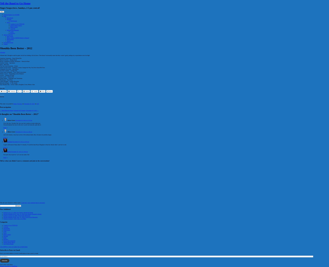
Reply (5, 127)
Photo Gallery (14, 27)
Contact (5, 44)
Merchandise (10, 39)
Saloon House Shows (16, 25)
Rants (15, 104)
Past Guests (10, 36)
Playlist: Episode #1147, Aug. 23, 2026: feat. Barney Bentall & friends (22, 214)
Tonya (9, 151)
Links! (12, 31)
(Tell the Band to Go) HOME (11, 15)
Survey (9, 41)
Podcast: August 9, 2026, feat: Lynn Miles (14, 219)
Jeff (38, 104)
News (8, 22)
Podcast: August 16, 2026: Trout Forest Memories (16, 215)
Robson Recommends (13, 30)
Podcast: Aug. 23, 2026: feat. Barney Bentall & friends (18, 212)
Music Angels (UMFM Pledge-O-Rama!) (18, 38)
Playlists (9, 19)
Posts (4, 16)
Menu (2, 11)
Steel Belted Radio (8, 244)
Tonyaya (9, 142)
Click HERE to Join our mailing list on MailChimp (14, 247)
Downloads (10, 18)
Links (5, 231)
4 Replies (2, 52)
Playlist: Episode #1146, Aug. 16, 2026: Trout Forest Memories (20, 217)
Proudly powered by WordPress (8, 266)
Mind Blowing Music (6, 110)
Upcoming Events (8, 42)
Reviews (12, 33)
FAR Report (13, 21)
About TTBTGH (8, 35)
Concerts (12, 28)
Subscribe (4, 260)
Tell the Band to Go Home (15, 3)
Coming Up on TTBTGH (17, 24)
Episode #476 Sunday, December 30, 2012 (26, 110)
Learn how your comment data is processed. (33, 202)
